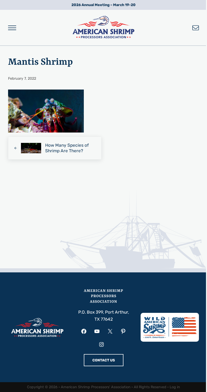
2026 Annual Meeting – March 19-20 (103, 5)
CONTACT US (103, 360)
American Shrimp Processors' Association (96, 387)
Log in (175, 387)
